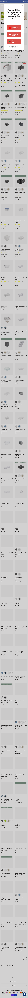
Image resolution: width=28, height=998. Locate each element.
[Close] (22, 5)
